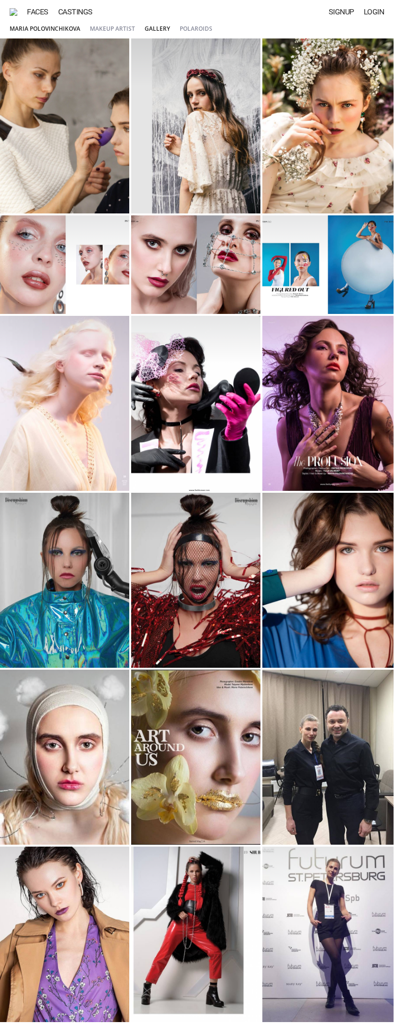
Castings (75, 11)
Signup (341, 11)
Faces (38, 11)
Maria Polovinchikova (45, 29)
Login (374, 11)
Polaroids (196, 29)
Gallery (157, 29)
